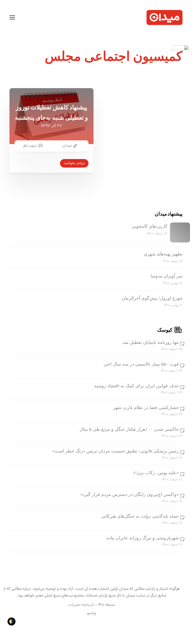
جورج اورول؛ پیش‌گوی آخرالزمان (152, 298)
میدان (67, 146)
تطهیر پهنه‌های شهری (163, 253)
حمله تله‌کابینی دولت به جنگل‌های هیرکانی (140, 516)
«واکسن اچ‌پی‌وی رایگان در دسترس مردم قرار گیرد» (129, 494)
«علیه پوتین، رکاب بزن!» (156, 472)
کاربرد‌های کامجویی (150, 226)
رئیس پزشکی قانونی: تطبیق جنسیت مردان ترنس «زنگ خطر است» (115, 450)
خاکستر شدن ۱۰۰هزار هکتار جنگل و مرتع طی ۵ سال (129, 429)
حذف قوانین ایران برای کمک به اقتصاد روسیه (136, 385)
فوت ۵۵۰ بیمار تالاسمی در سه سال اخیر (141, 364)
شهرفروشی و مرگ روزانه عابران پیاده (142, 537)
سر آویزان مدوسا (166, 275)
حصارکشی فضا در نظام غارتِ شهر (146, 407)
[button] (12, 17)
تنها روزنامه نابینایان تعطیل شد (150, 342)
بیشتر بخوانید (74, 163)
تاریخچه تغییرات (81, 605)
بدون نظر (30, 146)
